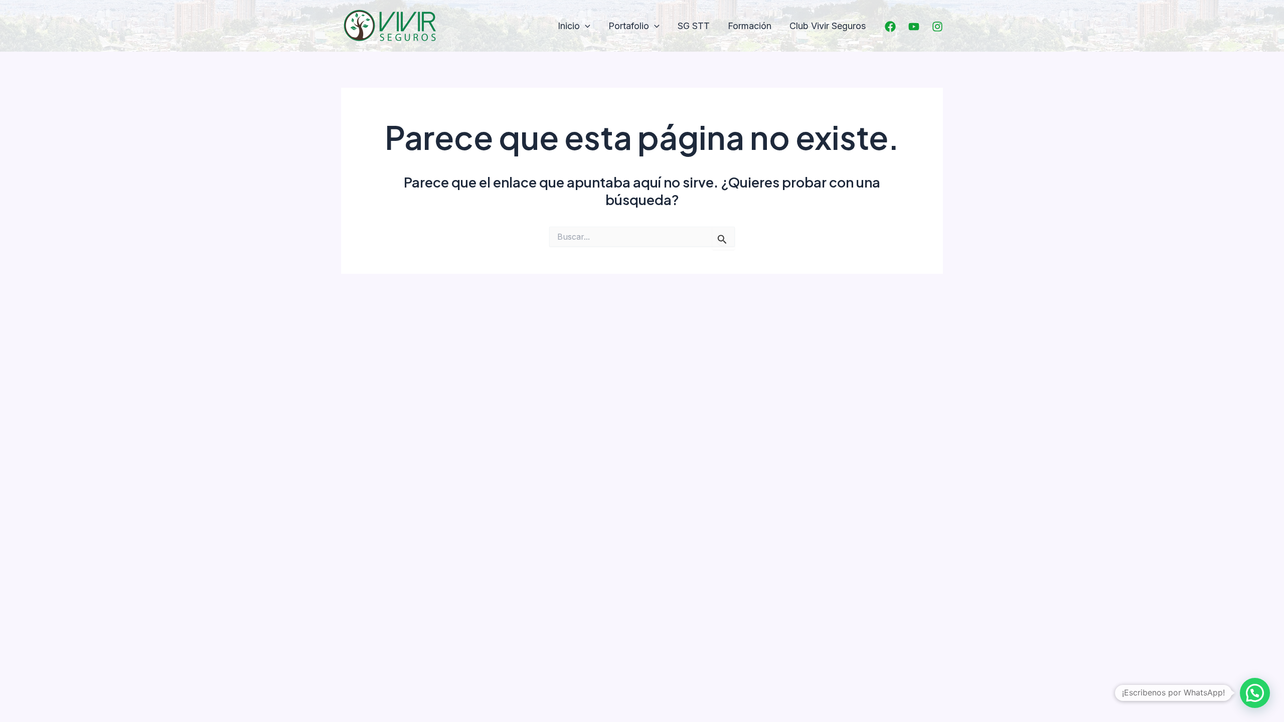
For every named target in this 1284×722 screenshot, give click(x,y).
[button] (585, 26)
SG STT (694, 26)
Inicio (569, 26)
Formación (749, 26)
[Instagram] (937, 26)
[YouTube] (913, 26)
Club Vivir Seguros (827, 26)
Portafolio (628, 26)
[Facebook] (890, 26)
